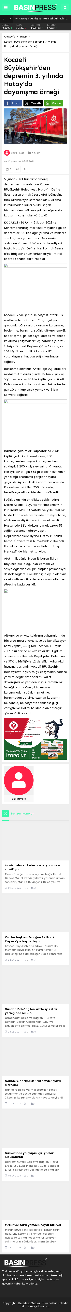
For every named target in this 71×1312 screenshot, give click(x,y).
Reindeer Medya (29, 1303)
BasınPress (17, 152)
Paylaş (16, 103)
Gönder (57, 103)
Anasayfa (9, 36)
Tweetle (36, 103)
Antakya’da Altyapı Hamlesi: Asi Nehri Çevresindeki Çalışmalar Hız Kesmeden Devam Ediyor (44, 18)
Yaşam (23, 36)
